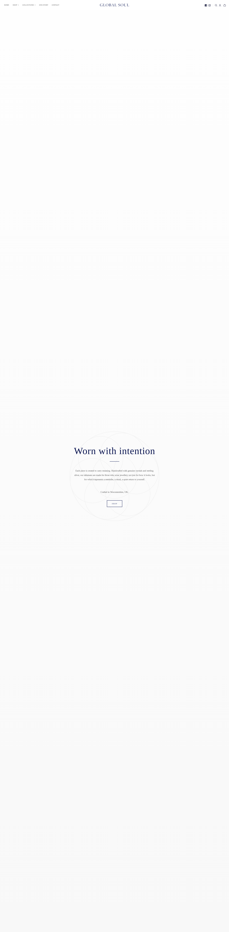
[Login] (220, 5)
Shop (114, 503)
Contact (55, 5)
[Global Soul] (114, 5)
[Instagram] (209, 5)
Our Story (43, 5)
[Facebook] (206, 5)
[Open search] (216, 5)
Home (6, 5)
